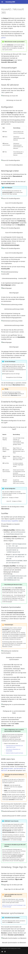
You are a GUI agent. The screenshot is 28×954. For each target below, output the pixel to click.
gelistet (3, 37)
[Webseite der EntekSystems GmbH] (2, 951)
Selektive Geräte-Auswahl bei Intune (14, 753)
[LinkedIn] (5, 951)
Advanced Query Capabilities (9, 521)
